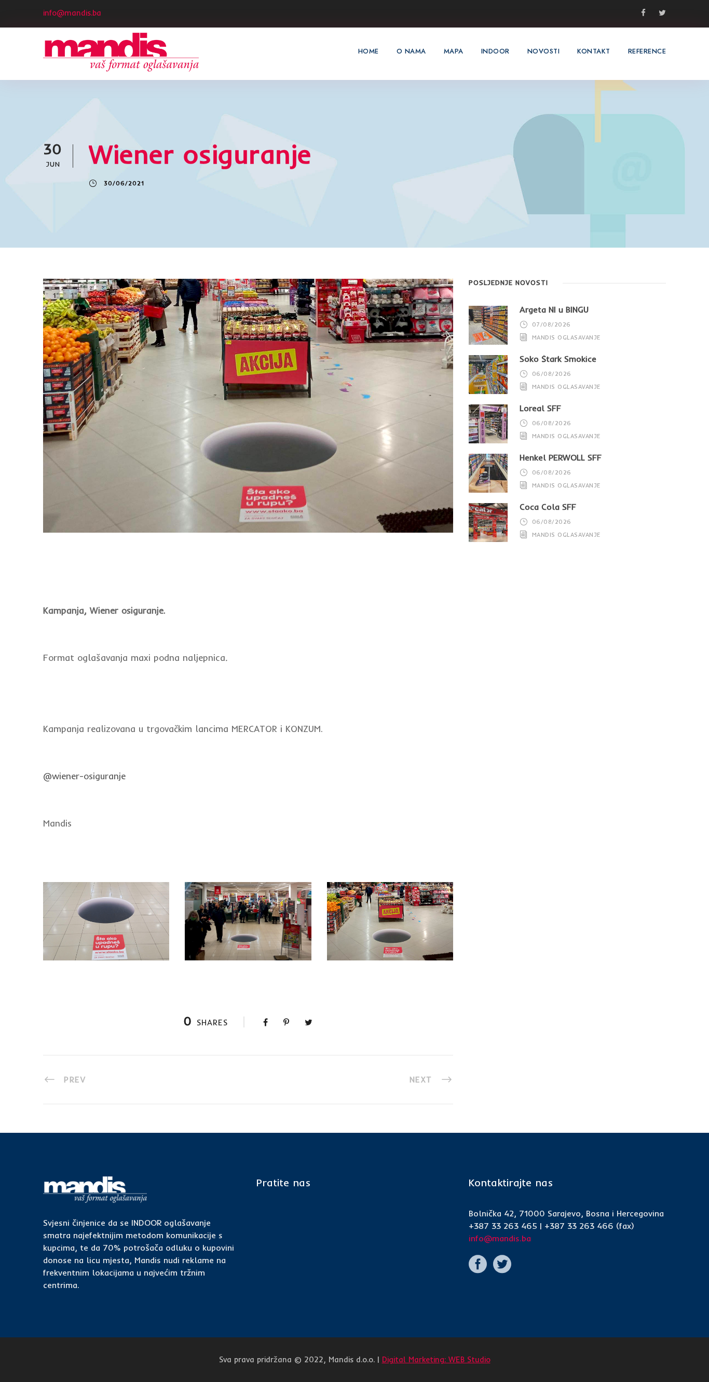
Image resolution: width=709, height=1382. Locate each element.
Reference (647, 51)
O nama (411, 51)
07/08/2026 (551, 324)
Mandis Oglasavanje (566, 337)
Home (368, 51)
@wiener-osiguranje (84, 775)
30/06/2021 (124, 183)
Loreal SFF (540, 408)
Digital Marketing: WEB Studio (436, 1359)
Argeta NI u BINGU (554, 309)
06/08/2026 (551, 373)
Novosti (543, 51)
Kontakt (593, 51)
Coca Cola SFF (548, 507)
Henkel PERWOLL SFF (561, 457)
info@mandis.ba (500, 1238)
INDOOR (495, 51)
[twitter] (662, 13)
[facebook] (643, 13)
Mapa (453, 51)
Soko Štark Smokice (558, 359)
